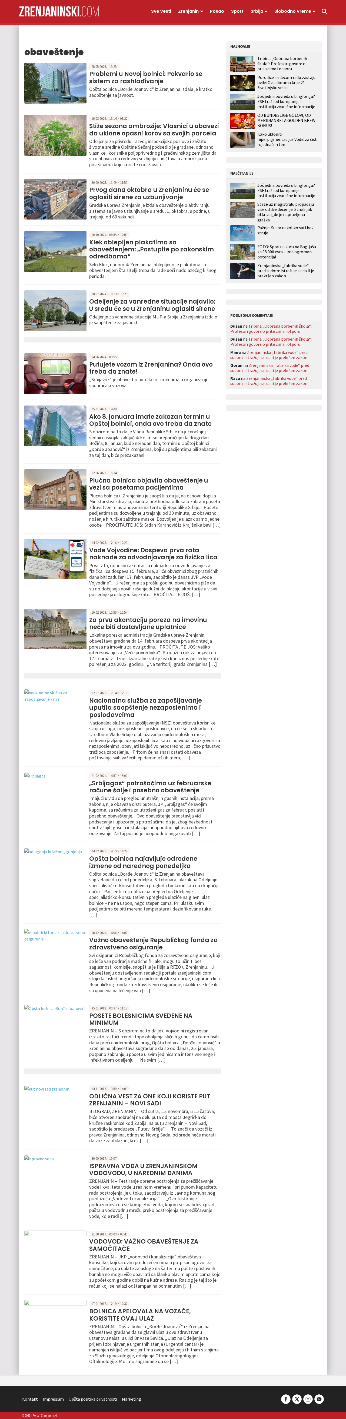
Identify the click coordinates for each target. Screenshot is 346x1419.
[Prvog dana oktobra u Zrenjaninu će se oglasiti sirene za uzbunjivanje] (55, 198)
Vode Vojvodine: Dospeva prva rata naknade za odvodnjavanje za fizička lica (153, 553)
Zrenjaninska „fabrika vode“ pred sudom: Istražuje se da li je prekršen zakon (285, 270)
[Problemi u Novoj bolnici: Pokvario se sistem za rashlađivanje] (55, 82)
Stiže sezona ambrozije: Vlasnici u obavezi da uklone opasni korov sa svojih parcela (154, 129)
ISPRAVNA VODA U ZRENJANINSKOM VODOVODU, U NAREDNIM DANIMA (143, 1169)
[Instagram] (308, 1398)
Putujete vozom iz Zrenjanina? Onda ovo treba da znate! (151, 368)
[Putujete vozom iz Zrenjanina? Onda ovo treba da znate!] (55, 373)
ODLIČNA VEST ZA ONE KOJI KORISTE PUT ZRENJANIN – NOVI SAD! (149, 1100)
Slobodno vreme (292, 11)
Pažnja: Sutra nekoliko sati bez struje (285, 230)
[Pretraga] (324, 11)
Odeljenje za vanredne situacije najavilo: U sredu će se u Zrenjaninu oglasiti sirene (152, 305)
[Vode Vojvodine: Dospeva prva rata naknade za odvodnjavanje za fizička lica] (55, 558)
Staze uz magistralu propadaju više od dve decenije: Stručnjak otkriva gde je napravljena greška (285, 212)
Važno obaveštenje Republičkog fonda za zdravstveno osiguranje (153, 943)
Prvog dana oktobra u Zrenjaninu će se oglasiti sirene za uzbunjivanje (149, 193)
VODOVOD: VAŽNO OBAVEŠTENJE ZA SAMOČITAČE (143, 1245)
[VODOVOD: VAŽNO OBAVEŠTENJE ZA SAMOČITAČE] (55, 1250)
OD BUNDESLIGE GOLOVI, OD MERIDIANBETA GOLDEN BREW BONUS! (286, 120)
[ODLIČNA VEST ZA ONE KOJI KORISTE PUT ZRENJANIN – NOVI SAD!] (46, 1088)
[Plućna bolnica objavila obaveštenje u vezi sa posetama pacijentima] (55, 489)
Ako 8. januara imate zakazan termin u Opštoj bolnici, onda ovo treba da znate (150, 420)
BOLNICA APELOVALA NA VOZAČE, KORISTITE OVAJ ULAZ (140, 1314)
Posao (217, 11)
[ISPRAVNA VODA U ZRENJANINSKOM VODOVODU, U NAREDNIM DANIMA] (39, 1158)
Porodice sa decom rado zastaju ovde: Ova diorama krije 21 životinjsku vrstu (286, 82)
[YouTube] (319, 1398)
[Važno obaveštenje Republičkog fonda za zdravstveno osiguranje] (55, 935)
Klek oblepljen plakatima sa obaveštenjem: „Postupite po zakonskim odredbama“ (151, 249)
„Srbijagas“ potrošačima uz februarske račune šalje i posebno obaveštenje (150, 787)
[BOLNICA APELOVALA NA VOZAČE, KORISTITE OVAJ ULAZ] (55, 1319)
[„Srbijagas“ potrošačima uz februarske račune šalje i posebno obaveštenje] (34, 775)
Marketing (131, 1399)
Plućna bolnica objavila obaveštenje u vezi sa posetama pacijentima (148, 484)
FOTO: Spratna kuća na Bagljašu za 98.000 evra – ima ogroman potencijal (286, 252)
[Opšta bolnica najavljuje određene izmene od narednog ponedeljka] (53, 850)
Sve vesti (161, 11)
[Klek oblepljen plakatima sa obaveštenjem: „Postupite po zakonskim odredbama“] (55, 251)
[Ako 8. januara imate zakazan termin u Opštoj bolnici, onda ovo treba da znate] (55, 425)
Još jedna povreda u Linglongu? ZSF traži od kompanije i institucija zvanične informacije (286, 101)
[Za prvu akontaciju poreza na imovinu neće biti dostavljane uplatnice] (55, 628)
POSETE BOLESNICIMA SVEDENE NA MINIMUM (140, 1019)
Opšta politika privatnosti (93, 1399)
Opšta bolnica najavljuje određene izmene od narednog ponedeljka (143, 862)
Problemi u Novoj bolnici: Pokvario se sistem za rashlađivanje (145, 77)
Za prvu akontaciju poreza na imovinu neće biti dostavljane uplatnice (148, 623)
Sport (237, 11)
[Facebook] (285, 1398)
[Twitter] (296, 1398)
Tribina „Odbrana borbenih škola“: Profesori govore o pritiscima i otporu (282, 63)
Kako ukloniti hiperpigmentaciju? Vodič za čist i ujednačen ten (287, 139)
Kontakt (30, 1399)
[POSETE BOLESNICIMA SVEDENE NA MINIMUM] (54, 1008)
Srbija (257, 11)
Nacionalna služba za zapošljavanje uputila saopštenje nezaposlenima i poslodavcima (145, 707)
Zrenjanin (188, 11)
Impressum (53, 1399)
